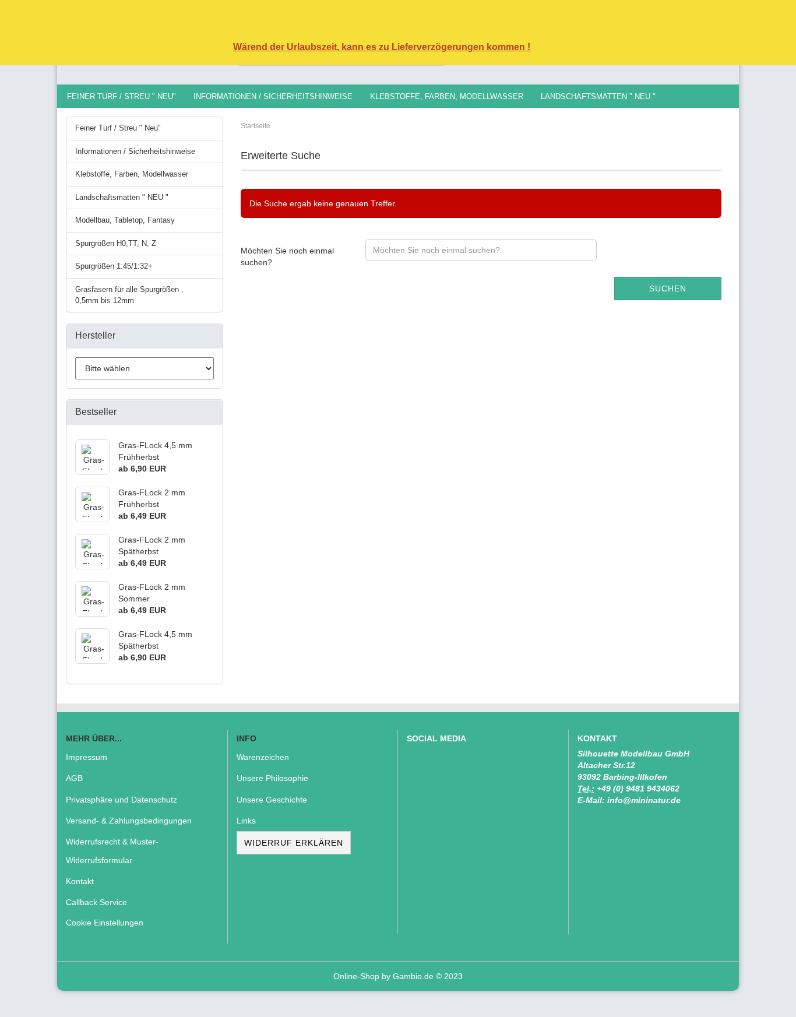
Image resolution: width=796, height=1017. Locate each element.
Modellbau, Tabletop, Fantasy (125, 220)
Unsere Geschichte (272, 799)
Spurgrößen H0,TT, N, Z (115, 243)
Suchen (667, 288)
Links (246, 820)
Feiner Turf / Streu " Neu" (121, 96)
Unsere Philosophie (272, 778)
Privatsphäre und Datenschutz (121, 799)
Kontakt (80, 881)
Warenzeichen (263, 757)
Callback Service (96, 902)
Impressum (86, 757)
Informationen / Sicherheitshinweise (273, 96)
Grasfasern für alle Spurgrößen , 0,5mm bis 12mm (129, 295)
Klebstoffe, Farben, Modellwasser (446, 96)
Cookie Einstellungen (104, 922)
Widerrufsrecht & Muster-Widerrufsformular (112, 851)
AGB (74, 778)
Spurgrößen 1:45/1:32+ (114, 266)
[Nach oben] (763, 999)
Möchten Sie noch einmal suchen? (287, 256)
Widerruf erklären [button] (293, 842)
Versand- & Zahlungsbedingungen (129, 820)
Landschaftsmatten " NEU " (598, 96)
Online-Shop (356, 976)
